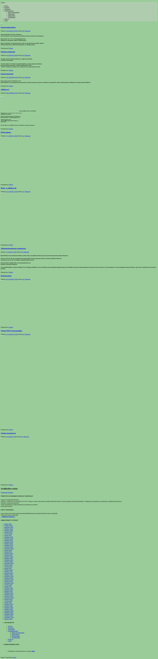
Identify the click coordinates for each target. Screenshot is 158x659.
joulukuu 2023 (8, 547)
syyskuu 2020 (8, 601)
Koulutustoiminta (8, 10)
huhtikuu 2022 (8, 575)
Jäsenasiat (6, 7)
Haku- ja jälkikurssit (8, 188)
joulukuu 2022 (8, 561)
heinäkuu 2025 (8, 537)
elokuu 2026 (8, 524)
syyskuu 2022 (8, 566)
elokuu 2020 (8, 602)
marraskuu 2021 (9, 583)
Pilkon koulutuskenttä (13, 12)
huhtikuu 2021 (8, 591)
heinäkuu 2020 (8, 604)
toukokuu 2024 (8, 542)
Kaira (14, 657)
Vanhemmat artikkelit (7, 492)
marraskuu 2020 (9, 597)
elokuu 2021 (8, 586)
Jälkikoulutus (11, 14)
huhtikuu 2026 (8, 529)
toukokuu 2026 (8, 527)
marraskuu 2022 (9, 563)
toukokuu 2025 (8, 538)
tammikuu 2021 (8, 594)
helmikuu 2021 (8, 593)
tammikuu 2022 (8, 579)
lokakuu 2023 (8, 550)
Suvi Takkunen (26, 31)
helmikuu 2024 (8, 545)
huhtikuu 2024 (8, 543)
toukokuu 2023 (8, 556)
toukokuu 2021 (8, 589)
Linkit (6, 20)
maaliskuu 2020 (9, 611)
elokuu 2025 (8, 535)
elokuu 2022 (8, 568)
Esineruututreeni (7, 74)
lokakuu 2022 (8, 565)
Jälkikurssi (5, 89)
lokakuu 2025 (8, 532)
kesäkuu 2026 (8, 525)
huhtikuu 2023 (8, 558)
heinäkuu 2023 (8, 553)
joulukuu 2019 (8, 616)
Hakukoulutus (11, 15)
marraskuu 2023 (9, 548)
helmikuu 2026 (8, 530)
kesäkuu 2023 (8, 555)
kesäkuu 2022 (8, 571)
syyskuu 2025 (8, 534)
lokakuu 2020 (8, 599)
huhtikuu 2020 (8, 609)
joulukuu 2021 (8, 581)
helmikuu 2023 (8, 560)
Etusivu (6, 6)
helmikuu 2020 (8, 612)
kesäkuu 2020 (8, 606)
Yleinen (10, 48)
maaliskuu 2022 (9, 576)
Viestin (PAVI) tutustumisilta (11, 331)
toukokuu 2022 (8, 573)
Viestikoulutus (11, 17)
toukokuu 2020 (8, 607)
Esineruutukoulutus (8, 27)
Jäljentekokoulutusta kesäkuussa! (13, 248)
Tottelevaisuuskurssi (8, 433)
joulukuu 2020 (8, 596)
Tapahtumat (7, 9)
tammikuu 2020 (8, 614)
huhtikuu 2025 (8, 540)
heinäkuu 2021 (8, 588)
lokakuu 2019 (8, 619)
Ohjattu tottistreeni (8, 52)
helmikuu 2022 (8, 578)
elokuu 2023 (8, 552)
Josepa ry (6, 19)
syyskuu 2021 (8, 584)
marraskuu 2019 (9, 617)
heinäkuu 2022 (8, 570)
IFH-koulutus (6, 132)
